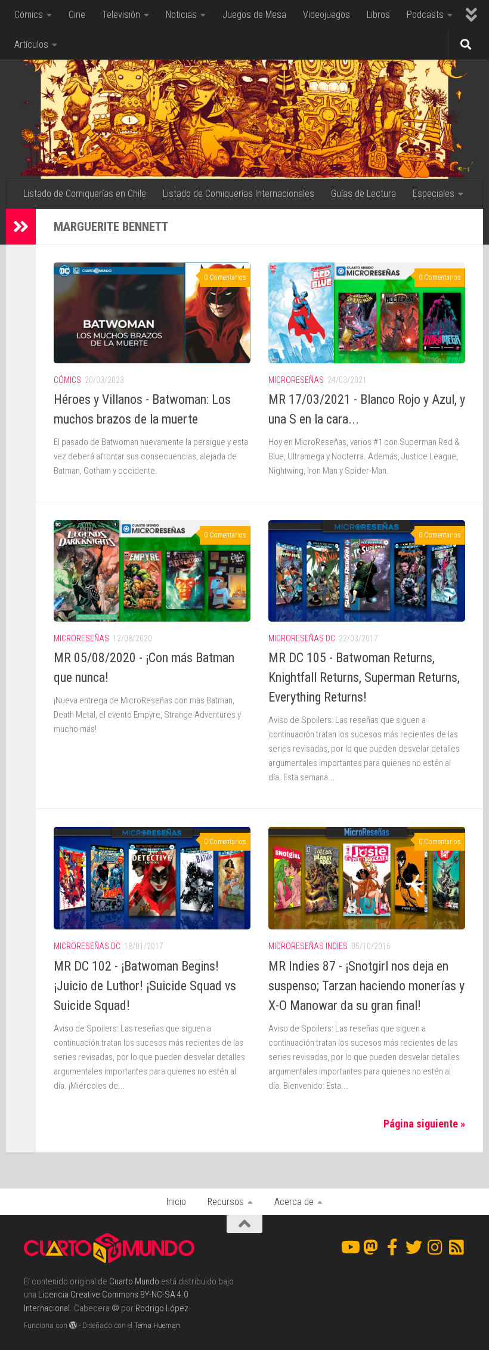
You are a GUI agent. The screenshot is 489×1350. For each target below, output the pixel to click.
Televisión (121, 14)
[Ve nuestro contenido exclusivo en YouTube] (349, 1247)
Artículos (31, 44)
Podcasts (425, 14)
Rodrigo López (161, 1308)
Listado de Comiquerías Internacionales (238, 193)
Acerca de (294, 1201)
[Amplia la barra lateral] (21, 227)
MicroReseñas (296, 380)
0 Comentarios (225, 277)
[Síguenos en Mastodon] (371, 1247)
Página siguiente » (424, 1123)
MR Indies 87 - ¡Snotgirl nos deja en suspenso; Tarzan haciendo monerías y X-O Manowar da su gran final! (366, 986)
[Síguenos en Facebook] (392, 1247)
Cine (77, 14)
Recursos (226, 1201)
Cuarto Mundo (134, 1281)
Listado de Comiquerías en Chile (84, 193)
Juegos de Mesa (254, 14)
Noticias (181, 14)
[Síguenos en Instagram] (435, 1247)
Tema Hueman (157, 1325)
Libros (378, 14)
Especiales (433, 193)
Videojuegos (326, 14)
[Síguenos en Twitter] (414, 1247)
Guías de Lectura (363, 193)
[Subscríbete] (456, 1247)
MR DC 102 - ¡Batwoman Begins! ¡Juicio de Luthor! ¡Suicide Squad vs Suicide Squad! (145, 986)
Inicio (176, 1201)
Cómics (28, 14)
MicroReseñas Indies (308, 946)
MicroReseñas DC (301, 638)
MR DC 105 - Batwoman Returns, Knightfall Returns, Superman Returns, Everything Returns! (364, 677)
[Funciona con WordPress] (73, 1325)
